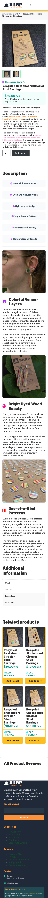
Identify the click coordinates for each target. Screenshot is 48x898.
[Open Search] (31, 5)
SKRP (17, 14)
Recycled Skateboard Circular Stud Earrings (12, 656)
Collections (7, 14)
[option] (16, 74)
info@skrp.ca (12, 883)
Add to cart (21, 153)
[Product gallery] (24, 45)
